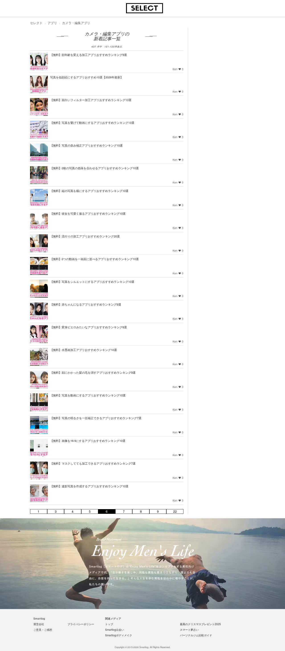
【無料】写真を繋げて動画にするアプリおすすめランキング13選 (92, 122)
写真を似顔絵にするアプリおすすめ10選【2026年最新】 (86, 77)
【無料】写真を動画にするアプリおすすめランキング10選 (88, 395)
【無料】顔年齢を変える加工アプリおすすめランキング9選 (88, 55)
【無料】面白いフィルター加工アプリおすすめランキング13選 (90, 100)
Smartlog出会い (114, 629)
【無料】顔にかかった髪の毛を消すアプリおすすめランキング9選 (93, 372)
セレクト (36, 22)
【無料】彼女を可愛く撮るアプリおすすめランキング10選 (88, 213)
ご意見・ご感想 (42, 629)
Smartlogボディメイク (118, 635)
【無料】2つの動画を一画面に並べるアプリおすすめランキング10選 (94, 259)
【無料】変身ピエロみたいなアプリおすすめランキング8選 (88, 327)
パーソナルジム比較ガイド (196, 635)
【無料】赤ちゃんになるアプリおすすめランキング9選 (85, 304)
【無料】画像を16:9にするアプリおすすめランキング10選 (87, 441)
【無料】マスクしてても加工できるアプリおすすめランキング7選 (93, 463)
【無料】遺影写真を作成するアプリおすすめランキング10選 (89, 486)
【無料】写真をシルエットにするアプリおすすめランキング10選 (92, 282)
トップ (109, 624)
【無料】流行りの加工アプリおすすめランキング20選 (85, 236)
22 (175, 511)
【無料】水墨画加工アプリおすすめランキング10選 (83, 350)
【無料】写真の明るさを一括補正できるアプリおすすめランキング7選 (95, 418)
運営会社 (38, 624)
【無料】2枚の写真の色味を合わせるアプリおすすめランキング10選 (94, 168)
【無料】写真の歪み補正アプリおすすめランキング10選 (86, 145)
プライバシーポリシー (80, 624)
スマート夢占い (189, 629)
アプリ (52, 22)
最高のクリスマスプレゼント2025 (200, 624)
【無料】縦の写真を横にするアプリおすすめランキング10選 (89, 191)
